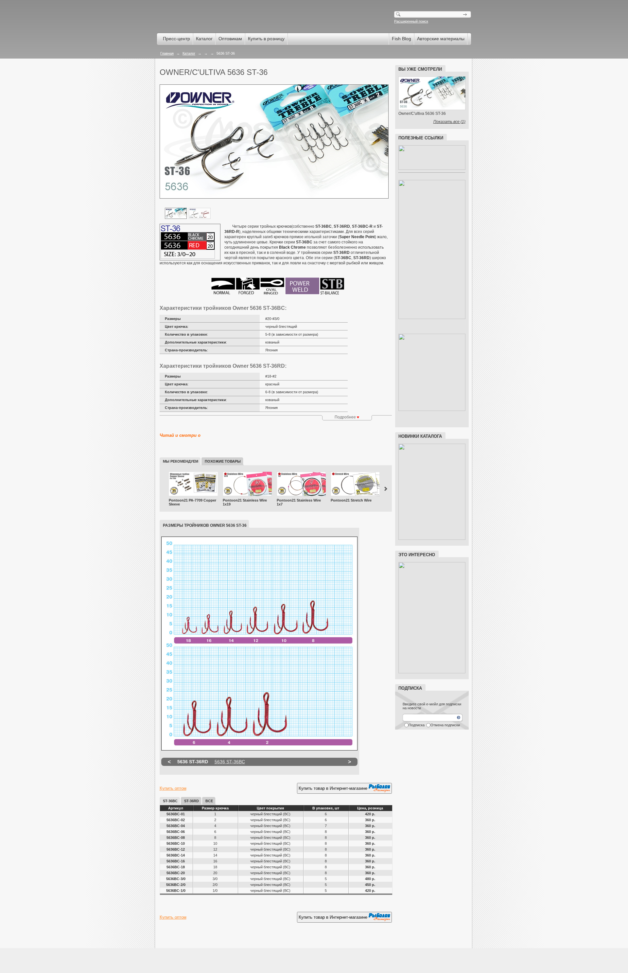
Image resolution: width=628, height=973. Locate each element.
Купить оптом (173, 788)
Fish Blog (401, 38)
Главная (167, 53)
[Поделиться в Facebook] (165, 934)
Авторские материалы (440, 38)
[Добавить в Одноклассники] (177, 934)
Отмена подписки (445, 725)
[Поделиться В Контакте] (202, 934)
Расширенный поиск (411, 21)
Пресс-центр (176, 38)
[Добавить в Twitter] (189, 934)
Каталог (204, 38)
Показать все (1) (449, 121)
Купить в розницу (266, 38)
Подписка (417, 725)
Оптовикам (230, 38)
